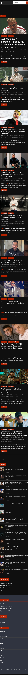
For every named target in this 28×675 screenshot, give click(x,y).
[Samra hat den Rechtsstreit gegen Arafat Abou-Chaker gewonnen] (14, 196)
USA (1, 660)
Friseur (8, 94)
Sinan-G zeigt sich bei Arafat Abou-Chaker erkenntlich (12, 261)
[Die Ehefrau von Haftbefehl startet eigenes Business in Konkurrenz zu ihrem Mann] (14, 325)
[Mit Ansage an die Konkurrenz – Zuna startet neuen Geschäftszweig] (14, 369)
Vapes (11, 51)
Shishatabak (20, 94)
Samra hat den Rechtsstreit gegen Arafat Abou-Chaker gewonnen (11, 217)
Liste (1, 650)
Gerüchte (2, 643)
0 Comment (22, 264)
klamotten (12, 94)
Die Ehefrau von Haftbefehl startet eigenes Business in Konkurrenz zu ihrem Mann (11, 346)
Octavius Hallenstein (17, 92)
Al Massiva (4, 309)
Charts (1, 638)
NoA (1, 653)
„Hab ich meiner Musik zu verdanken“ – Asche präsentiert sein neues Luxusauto (14, 540)
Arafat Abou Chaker (11, 180)
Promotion (2, 657)
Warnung (15, 51)
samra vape (3, 225)
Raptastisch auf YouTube (6, 587)
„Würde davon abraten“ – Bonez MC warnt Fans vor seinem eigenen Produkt (13, 43)
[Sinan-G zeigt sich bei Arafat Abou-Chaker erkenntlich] (14, 241)
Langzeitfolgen (21, 439)
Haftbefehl (6, 137)
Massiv (13, 309)
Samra (16, 94)
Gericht (17, 180)
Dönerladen (3, 94)
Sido (19, 137)
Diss (1, 641)
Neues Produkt (12, 137)
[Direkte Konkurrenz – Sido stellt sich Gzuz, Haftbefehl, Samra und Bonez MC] (14, 110)
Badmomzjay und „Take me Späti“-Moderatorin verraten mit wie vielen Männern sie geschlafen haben (16, 468)
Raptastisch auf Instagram (6, 585)
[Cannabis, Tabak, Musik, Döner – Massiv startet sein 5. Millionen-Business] (14, 282)
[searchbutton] (27, 2)
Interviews (2, 645)
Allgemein (11, 36)
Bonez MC (23, 49)
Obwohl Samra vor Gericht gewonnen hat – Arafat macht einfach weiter (12, 174)
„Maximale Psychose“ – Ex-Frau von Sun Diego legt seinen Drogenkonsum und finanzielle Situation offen (16, 533)
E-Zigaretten (9, 351)
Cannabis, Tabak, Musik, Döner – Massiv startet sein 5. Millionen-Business (13, 303)
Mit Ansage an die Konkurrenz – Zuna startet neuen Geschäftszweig (13, 391)
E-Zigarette (3, 51)
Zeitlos (1, 662)
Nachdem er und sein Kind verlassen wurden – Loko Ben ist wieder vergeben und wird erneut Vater (16, 483)
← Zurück (3, 460)
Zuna (17, 396)
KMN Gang (9, 396)
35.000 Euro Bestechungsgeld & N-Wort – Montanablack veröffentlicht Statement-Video (16, 570)
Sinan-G (12, 266)
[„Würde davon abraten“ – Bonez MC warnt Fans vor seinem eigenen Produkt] (14, 19)
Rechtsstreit (18, 223)
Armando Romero (15, 49)
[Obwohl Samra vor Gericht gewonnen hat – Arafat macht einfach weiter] (14, 153)
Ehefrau (14, 351)
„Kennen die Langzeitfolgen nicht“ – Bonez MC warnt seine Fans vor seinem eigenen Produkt (14, 434)
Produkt (7, 51)
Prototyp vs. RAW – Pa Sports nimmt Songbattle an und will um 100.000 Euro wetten (16, 563)
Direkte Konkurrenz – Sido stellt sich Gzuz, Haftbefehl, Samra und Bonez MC (13, 132)
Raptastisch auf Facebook (6, 583)
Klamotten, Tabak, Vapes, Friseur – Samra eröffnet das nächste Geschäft (13, 89)
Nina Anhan (23, 351)
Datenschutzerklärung (5, 620)
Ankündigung (3, 634)
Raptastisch (4, 36)
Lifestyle (16, 341)
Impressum (2, 622)
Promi (1, 655)
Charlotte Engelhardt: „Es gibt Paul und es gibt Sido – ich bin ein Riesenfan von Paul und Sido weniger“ (16, 518)
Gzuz (2, 137)
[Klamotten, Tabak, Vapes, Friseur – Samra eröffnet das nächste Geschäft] (14, 67)
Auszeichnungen (4, 636)
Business (9, 309)
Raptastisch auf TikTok (5, 590)
